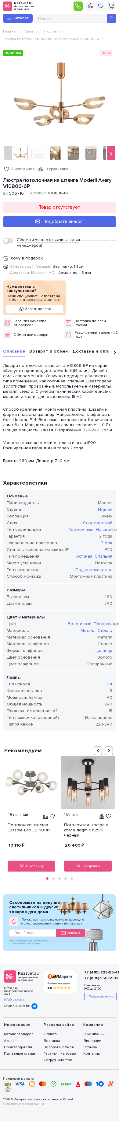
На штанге (106, 529)
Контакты (91, 1053)
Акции (9, 1041)
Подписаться (73, 932)
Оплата (50, 1034)
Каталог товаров (19, 1034)
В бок (106, 542)
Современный (97, 522)
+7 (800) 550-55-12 (96, 978)
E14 (109, 684)
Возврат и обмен (48, 351)
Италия (105, 509)
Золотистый (80, 623)
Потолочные (81, 529)
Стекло (105, 630)
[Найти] (111, 18)
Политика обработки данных (24, 1104)
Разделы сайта (59, 1024)
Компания (93, 1024)
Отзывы (90, 1047)
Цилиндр (103, 650)
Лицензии (92, 1041)
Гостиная (83, 556)
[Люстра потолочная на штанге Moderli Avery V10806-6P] (59, 94)
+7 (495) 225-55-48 (96, 972)
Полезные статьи (19, 1053)
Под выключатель (93, 569)
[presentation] (8, 153)
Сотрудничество (58, 1060)
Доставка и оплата (94, 351)
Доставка (52, 1041)
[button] (47, 878)
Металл (88, 630)
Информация (17, 1024)
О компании (94, 1034)
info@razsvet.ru (14, 999)
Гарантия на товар (60, 1053)
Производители (18, 1047)
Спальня (103, 556)
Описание (14, 351)
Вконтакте (34, 1006)
